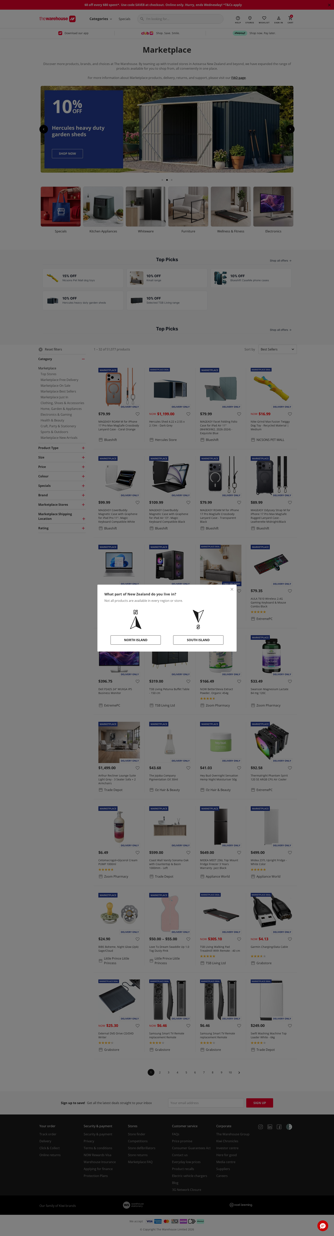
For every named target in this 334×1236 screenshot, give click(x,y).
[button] (322, 1225)
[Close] (232, 589)
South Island (198, 640)
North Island (135, 640)
